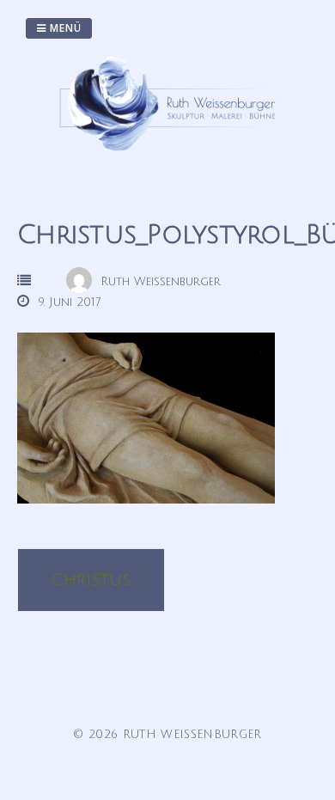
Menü (64, 28)
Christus (91, 580)
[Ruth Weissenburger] (172, 156)
